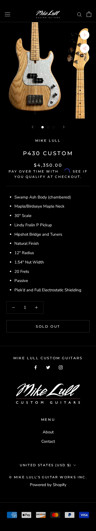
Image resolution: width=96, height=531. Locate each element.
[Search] (79, 14)
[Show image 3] (54, 127)
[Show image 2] (48, 127)
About (48, 432)
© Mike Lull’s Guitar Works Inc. (48, 477)
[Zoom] (84, 34)
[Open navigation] (7, 14)
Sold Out (48, 326)
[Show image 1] (42, 127)
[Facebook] (36, 367)
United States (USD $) (45, 465)
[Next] (64, 127)
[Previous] (32, 127)
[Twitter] (48, 367)
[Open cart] (89, 14)
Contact (48, 441)
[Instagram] (61, 367)
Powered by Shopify (48, 484)
